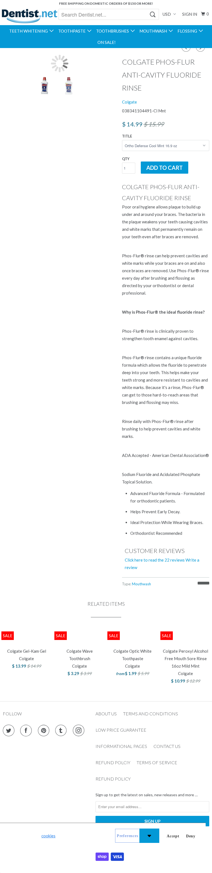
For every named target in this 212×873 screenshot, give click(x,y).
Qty (125, 159)
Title (127, 136)
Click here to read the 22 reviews (155, 559)
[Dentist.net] (29, 16)
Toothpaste (72, 30)
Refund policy (113, 778)
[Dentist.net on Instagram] (80, 730)
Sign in (189, 14)
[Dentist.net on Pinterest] (45, 730)
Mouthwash (154, 30)
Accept (173, 836)
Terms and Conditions (150, 713)
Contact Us (167, 746)
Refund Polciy (113, 762)
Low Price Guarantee (121, 729)
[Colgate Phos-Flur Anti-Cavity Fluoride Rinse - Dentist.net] (59, 63)
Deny (190, 836)
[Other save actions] (149, 836)
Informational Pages (121, 746)
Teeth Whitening (29, 30)
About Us (106, 713)
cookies (48, 835)
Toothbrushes (113, 30)
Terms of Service (157, 762)
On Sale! (106, 42)
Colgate (129, 101)
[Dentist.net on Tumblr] (62, 730)
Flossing (188, 30)
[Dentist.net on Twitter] (10, 730)
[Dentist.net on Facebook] (27, 730)
